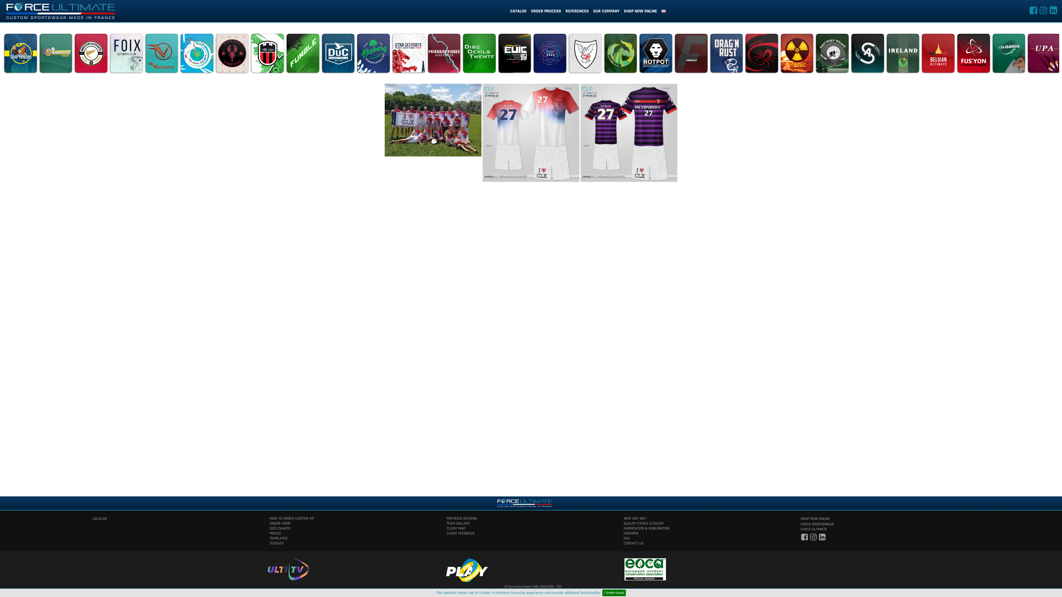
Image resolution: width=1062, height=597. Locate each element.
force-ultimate (814, 529)
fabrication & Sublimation (647, 528)
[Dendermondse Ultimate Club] (338, 54)
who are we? (635, 518)
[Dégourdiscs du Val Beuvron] (56, 54)
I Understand (614, 592)
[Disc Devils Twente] (479, 54)
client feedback (461, 533)
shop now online (640, 11)
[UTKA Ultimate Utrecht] (408, 54)
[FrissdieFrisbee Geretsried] (444, 54)
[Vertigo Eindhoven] (761, 54)
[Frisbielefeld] (691, 54)
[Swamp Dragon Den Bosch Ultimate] (620, 54)
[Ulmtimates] (267, 54)
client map (456, 528)
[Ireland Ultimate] (903, 54)
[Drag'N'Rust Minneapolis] (726, 54)
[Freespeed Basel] (585, 54)
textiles (276, 543)
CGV (559, 587)
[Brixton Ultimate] (91, 54)
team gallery (458, 523)
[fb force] (804, 538)
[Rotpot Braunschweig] (655, 54)
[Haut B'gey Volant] (832, 54)
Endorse (631, 533)
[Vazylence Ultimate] (161, 54)
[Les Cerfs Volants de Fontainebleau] (197, 54)
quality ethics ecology (644, 523)
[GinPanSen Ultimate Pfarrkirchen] (20, 54)
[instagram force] (1043, 12)
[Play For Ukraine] (467, 569)
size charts (280, 528)
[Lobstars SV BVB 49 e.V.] (232, 54)
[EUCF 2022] (550, 54)
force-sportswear (817, 524)
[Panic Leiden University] (797, 54)
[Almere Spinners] (867, 54)
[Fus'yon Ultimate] (973, 54)
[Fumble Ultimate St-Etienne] (303, 54)
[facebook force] (1033, 12)
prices (275, 533)
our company (606, 11)
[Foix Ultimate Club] (126, 54)
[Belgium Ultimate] (938, 54)
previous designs (462, 518)
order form (280, 523)
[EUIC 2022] (514, 54)
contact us (634, 543)
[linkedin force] (1053, 12)
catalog (518, 11)
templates (279, 538)
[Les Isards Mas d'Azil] (1009, 54)
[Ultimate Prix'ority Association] (1044, 54)
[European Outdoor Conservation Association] (645, 569)
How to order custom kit (292, 518)
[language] (663, 11)
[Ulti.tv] (288, 568)
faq (627, 538)
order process (546, 11)
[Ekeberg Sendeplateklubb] (373, 54)
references (577, 11)
